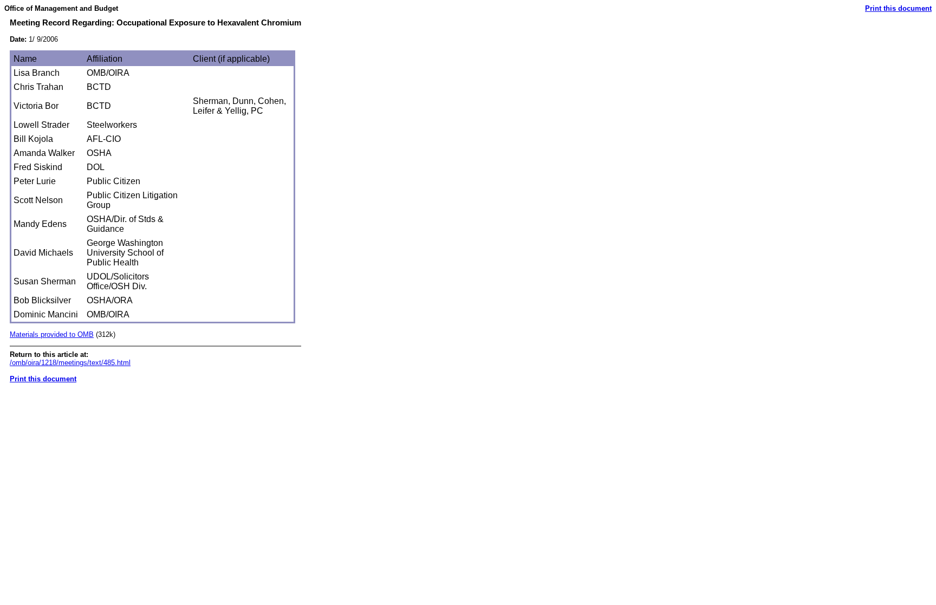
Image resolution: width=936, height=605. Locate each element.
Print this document (898, 8)
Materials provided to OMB (52, 334)
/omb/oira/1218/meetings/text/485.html (70, 363)
